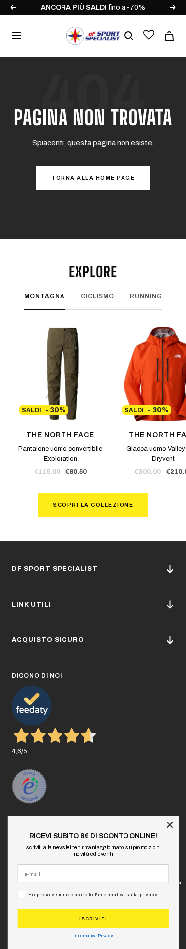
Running (146, 296)
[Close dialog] (170, 825)
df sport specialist (55, 568)
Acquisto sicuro (48, 639)
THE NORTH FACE (60, 435)
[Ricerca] (128, 35)
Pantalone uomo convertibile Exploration (60, 454)
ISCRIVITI (93, 918)
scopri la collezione (93, 505)
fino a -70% (93, 7)
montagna (44, 296)
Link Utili (31, 604)
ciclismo (97, 296)
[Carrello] (169, 36)
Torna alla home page (93, 178)
